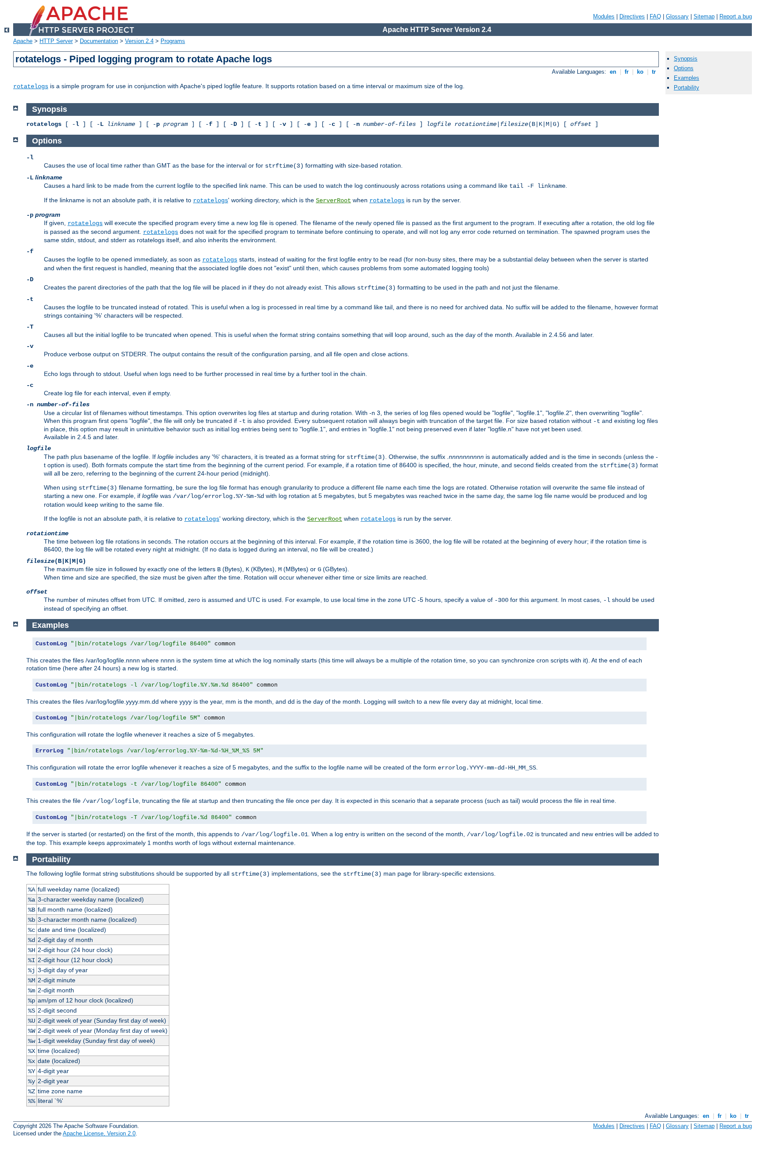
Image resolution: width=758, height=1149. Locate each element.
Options (684, 68)
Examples (686, 78)
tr (654, 71)
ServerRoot (333, 200)
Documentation (99, 41)
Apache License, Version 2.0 (99, 1133)
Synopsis (685, 58)
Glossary (677, 16)
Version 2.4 (139, 41)
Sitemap (704, 16)
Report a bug (735, 16)
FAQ (655, 16)
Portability (686, 87)
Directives (632, 16)
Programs (173, 41)
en (613, 71)
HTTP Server (56, 41)
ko (640, 71)
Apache (22, 41)
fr (626, 71)
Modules (604, 16)
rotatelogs (30, 86)
